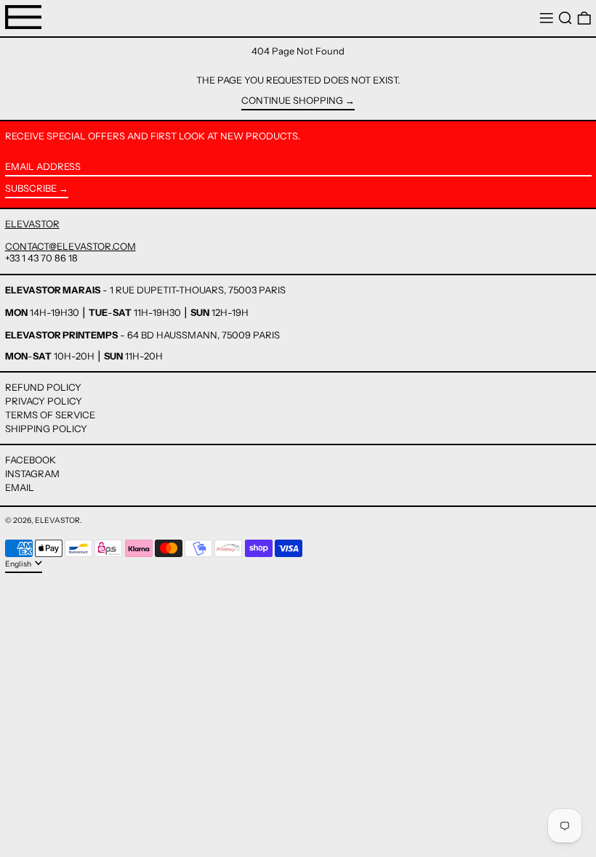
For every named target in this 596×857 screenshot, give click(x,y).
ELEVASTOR (32, 224)
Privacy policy (43, 401)
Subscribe (31, 188)
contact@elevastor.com (70, 246)
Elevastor (57, 520)
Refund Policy (43, 387)
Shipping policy (46, 428)
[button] (565, 19)
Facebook (30, 460)
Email (19, 487)
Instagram (32, 473)
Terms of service (50, 415)
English (19, 564)
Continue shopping (292, 100)
